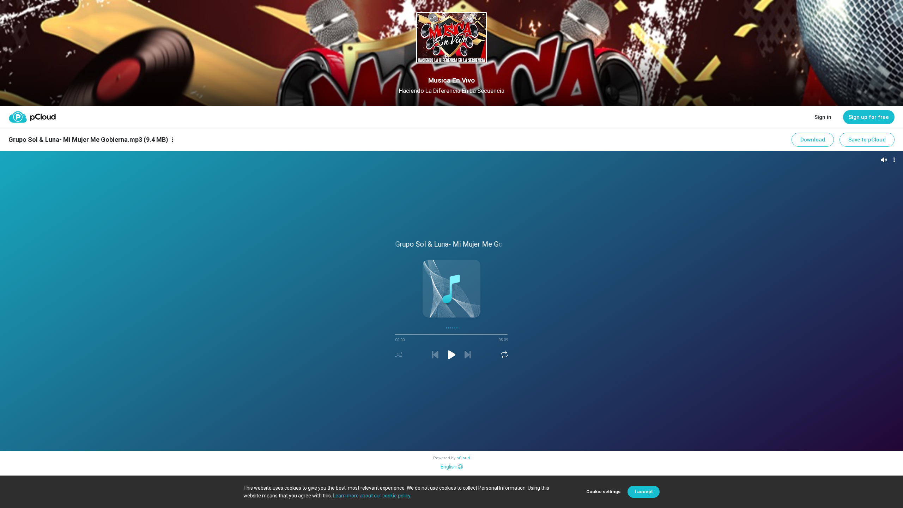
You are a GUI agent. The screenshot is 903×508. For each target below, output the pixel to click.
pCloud (463, 458)
